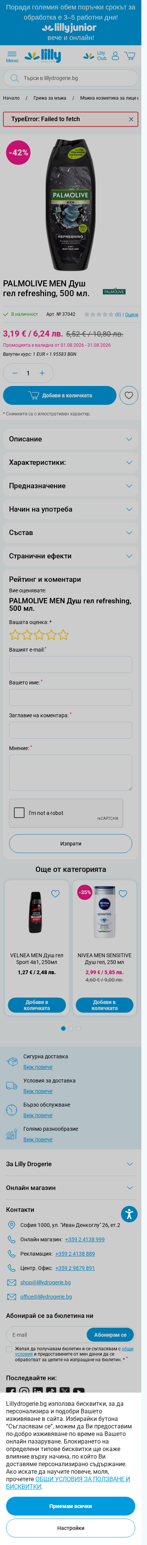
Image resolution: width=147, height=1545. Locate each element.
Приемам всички (70, 1506)
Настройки (70, 1528)
